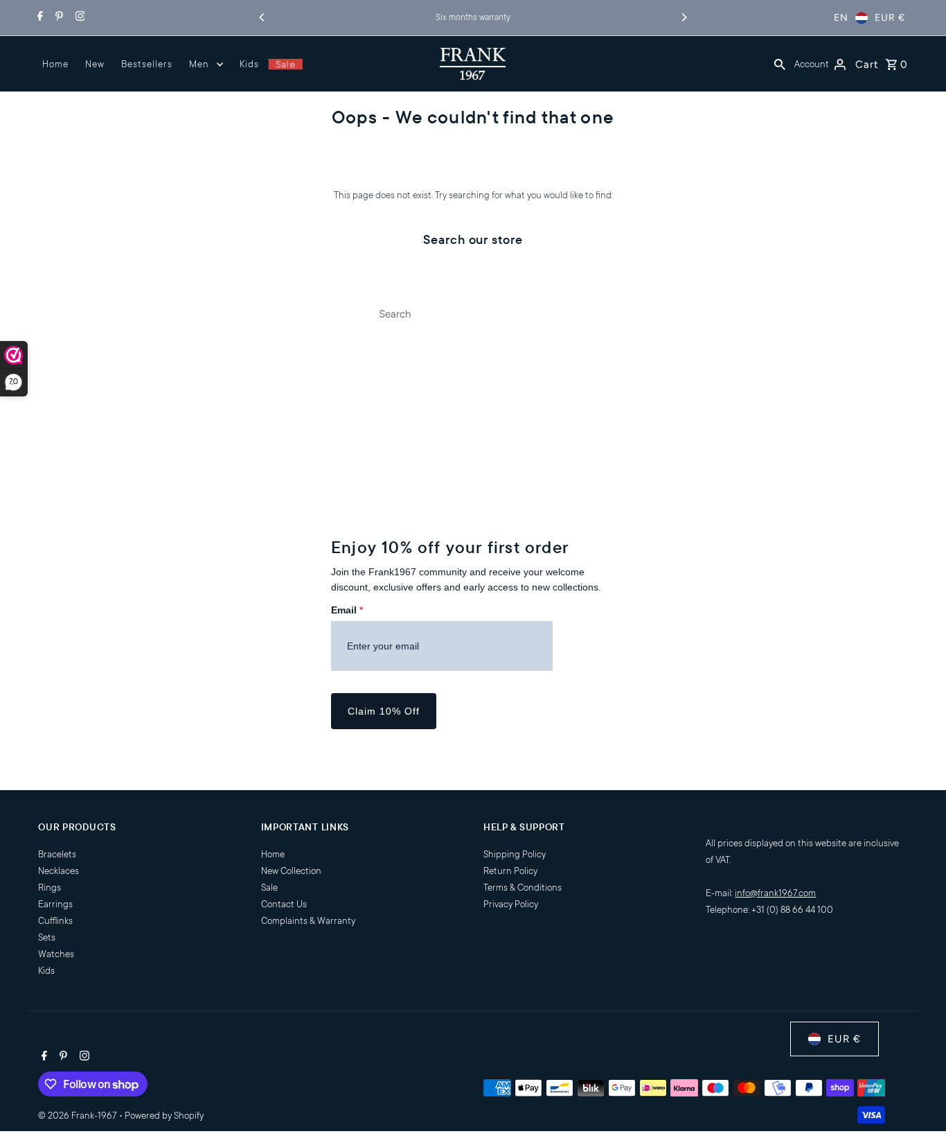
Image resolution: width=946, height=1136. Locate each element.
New (95, 64)
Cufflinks (55, 921)
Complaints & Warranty (308, 921)
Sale (285, 64)
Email (347, 609)
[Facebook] (38, 18)
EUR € (890, 18)
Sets (46, 937)
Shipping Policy (514, 854)
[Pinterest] (57, 18)
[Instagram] (78, 18)
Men (199, 64)
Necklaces (58, 871)
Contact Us (284, 904)
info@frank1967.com (775, 893)
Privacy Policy (510, 904)
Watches (56, 954)
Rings (49, 887)
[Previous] (262, 17)
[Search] (780, 64)
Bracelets (57, 854)
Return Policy (510, 871)
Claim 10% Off (384, 711)
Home (55, 64)
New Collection (291, 871)
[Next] (683, 17)
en (841, 18)
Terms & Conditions (522, 887)
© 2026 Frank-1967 (78, 1115)
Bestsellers (146, 64)
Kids (249, 64)
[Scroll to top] (916, 1099)
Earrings (55, 904)
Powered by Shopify (164, 1115)
